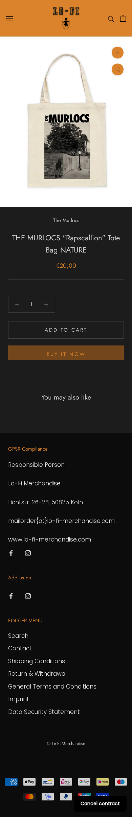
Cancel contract (100, 803)
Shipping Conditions (36, 661)
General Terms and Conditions (52, 686)
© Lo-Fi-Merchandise (66, 743)
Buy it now (66, 354)
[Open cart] (123, 18)
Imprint (18, 699)
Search (18, 636)
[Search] (111, 18)
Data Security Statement (44, 712)
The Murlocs (66, 220)
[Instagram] (28, 552)
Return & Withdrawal (37, 674)
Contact (20, 648)
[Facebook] (11, 552)
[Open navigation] (9, 18)
